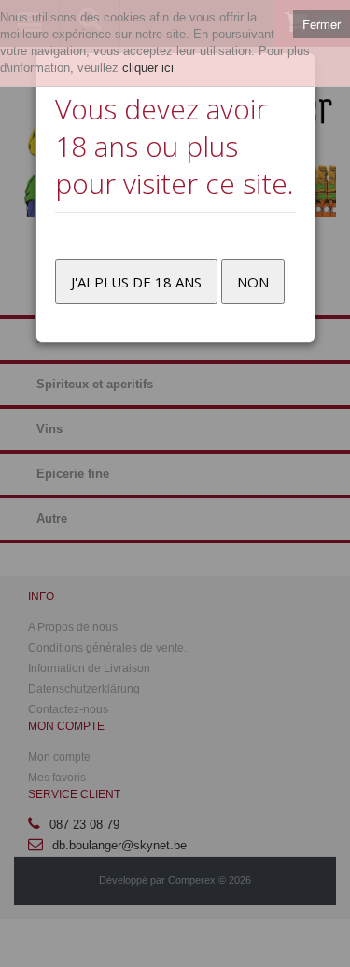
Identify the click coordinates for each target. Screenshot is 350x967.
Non (253, 282)
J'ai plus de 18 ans (136, 282)
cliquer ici (148, 68)
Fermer (321, 24)
